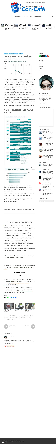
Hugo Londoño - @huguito (43, 93)
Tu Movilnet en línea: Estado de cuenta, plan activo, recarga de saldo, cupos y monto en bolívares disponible (48, 185)
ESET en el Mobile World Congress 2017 (29, 310)
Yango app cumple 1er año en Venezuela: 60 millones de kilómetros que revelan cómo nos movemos (36, 27)
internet (12, 317)
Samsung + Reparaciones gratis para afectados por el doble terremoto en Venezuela (9, 27)
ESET (17, 53)
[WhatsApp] (40, 56)
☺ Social (30, 16)
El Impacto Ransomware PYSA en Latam (8, 310)
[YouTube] (48, 56)
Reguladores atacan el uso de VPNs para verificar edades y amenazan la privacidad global (48, 178)
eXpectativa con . (14, 257)
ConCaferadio (20, 315)
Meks (13, 441)
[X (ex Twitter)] (44, 56)
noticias (29, 317)
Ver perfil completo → (43, 103)
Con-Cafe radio (11, 53)
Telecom (40, 64)
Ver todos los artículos (10, 346)
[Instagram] (42, 56)
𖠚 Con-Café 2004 (37, 16)
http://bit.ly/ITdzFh (13, 281)
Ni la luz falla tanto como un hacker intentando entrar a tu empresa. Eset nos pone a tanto (47, 151)
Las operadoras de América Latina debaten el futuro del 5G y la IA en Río (50, 26)
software (7, 319)
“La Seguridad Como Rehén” (19, 309)
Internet (40, 68)
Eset (26, 315)
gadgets (7, 317)
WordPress (21, 441)
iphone (18, 317)
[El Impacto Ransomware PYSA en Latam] (9, 306)
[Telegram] (46, 56)
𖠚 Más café (24, 16)
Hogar (40, 70)
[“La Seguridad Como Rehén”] (19, 306)
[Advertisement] (28, 43)
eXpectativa (31, 315)
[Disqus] (19, 365)
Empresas (40, 71)
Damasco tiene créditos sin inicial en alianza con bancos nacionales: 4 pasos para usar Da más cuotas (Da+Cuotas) (48, 192)
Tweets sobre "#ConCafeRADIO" (11, 209)
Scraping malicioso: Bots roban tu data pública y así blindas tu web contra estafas (23, 26)
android (6, 53)
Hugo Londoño (17, 59)
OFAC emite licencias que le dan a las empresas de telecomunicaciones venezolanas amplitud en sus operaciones (48, 167)
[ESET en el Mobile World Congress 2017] (30, 306)
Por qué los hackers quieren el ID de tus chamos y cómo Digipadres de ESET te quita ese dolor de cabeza (47, 157)
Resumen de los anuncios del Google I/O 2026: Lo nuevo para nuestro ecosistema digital (47, 139)
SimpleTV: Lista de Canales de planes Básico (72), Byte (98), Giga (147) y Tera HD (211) (48, 173)
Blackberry (13, 315)
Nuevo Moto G (27, 325)
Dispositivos (41, 63)
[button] (4, 22)
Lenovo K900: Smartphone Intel (13, 326)
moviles (23, 317)
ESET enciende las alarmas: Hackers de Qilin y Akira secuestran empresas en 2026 (47, 145)
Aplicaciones (41, 66)
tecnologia (13, 319)
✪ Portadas (17, 16)
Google (20, 53)
